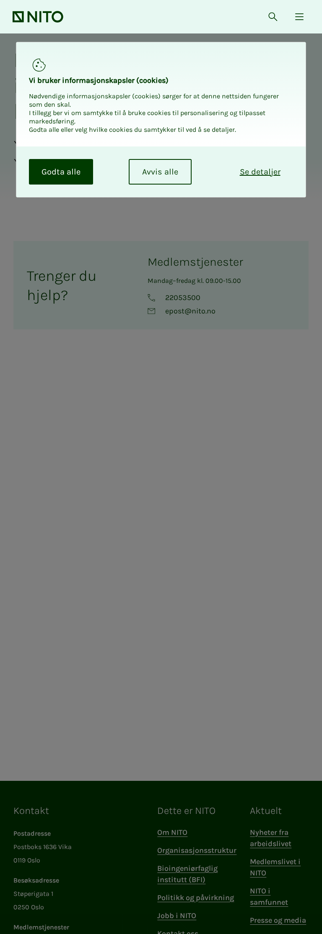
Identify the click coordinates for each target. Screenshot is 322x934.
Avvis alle (160, 172)
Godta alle (61, 172)
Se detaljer (260, 172)
